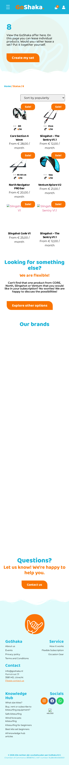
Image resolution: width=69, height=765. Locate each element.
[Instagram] (44, 700)
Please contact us (14, 680)
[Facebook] (52, 700)
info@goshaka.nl (14, 671)
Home (7, 86)
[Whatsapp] (60, 700)
